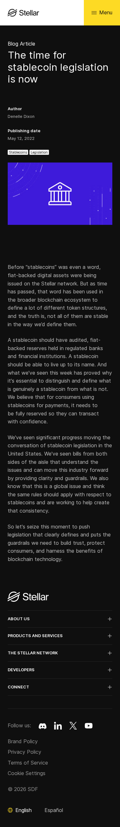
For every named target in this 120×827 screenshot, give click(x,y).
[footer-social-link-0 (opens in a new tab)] (42, 726)
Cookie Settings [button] (26, 773)
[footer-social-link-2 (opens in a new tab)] (73, 726)
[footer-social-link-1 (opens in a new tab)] (58, 726)
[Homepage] (28, 597)
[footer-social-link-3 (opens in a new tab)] (88, 726)
